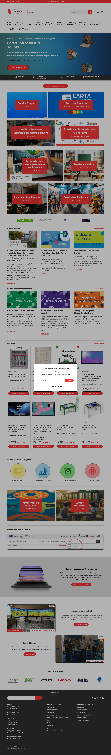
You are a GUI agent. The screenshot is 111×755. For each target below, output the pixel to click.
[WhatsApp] (58, 386)
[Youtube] (53, 386)
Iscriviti (69, 381)
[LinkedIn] (61, 386)
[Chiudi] (75, 366)
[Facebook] (50, 386)
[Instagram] (55, 386)
